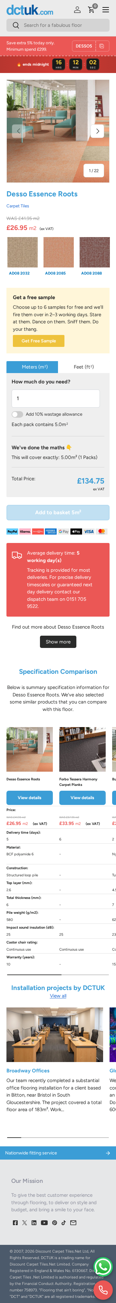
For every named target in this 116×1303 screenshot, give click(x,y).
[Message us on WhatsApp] (103, 1267)
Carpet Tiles (17, 205)
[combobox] (58, 25)
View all (58, 996)
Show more (58, 642)
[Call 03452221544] (103, 1290)
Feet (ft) (84, 367)
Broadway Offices (27, 1071)
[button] (91, 10)
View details (29, 797)
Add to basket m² (58, 512)
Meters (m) (35, 367)
